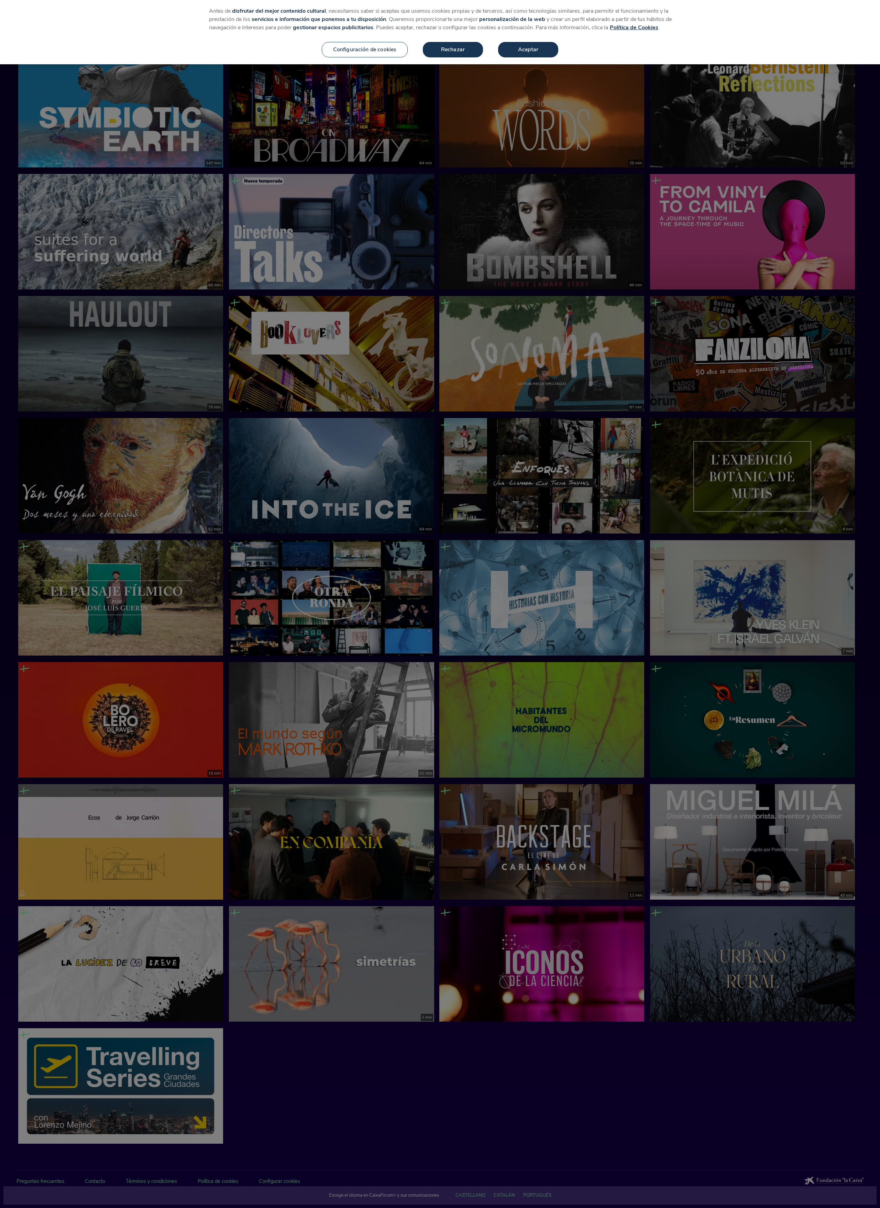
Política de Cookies (634, 27)
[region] (440, 32)
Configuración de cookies (365, 49)
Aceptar (528, 49)
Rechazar (453, 49)
